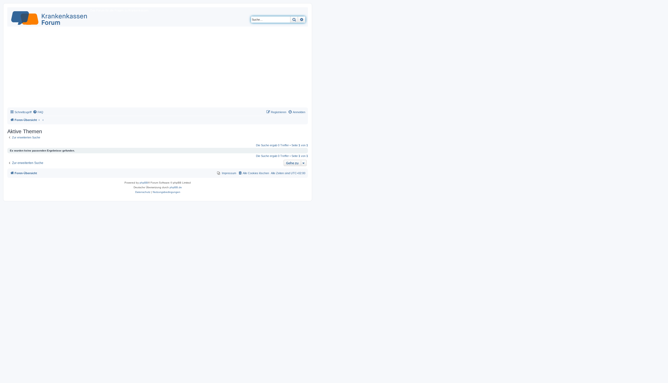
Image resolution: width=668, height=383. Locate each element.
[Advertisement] (157, 68)
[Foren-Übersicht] (49, 17)
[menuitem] (38, 112)
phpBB (144, 182)
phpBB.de (176, 187)
